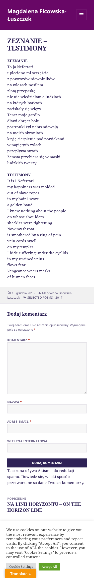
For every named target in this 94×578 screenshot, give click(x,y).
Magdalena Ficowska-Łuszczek (36, 14)
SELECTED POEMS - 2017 (44, 297)
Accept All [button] (49, 566)
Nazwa (14, 402)
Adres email (19, 421)
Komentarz (18, 340)
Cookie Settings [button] (21, 566)
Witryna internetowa (27, 441)
